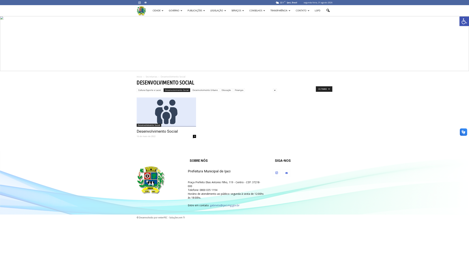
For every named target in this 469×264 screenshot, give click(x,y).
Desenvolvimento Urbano (205, 90)
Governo (174, 10)
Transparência (278, 10)
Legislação (216, 10)
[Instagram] (139, 2)
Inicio (139, 76)
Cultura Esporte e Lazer (149, 90)
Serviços (236, 10)
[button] (464, 21)
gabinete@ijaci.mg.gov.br (224, 205)
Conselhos (255, 10)
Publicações (195, 10)
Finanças (239, 90)
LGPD (317, 10)
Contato (301, 10)
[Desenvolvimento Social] (166, 112)
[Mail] (145, 2)
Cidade (156, 10)
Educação (226, 90)
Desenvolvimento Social (177, 90)
